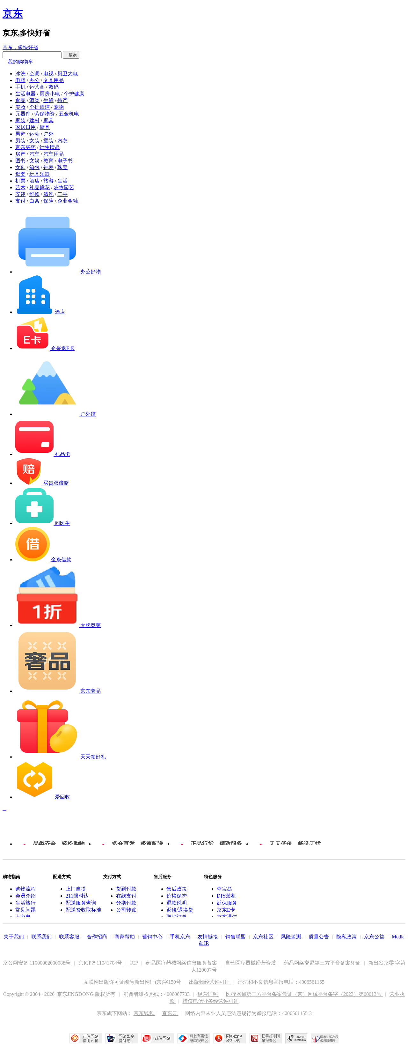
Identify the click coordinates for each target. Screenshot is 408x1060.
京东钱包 (144, 1013)
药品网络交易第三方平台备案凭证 (323, 963)
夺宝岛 (224, 889)
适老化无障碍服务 (296, 1038)
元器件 (23, 113)
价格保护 (176, 896)
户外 (48, 134)
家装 (20, 120)
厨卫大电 (67, 73)
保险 (48, 201)
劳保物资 (44, 113)
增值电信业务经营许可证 (211, 1001)
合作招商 (97, 936)
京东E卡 (226, 910)
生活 (62, 180)
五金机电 (69, 113)
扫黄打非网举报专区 (265, 1038)
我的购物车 (20, 61)
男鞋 (20, 134)
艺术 (20, 187)
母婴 (20, 174)
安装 (20, 194)
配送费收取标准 (83, 910)
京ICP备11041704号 (100, 963)
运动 (34, 134)
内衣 (62, 140)
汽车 (34, 154)
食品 (20, 100)
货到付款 (126, 889)
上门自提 (76, 889)
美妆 (20, 107)
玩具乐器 (39, 174)
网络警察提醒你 (121, 1038)
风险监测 (291, 936)
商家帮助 (124, 936)
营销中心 (152, 936)
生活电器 (25, 93)
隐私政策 (346, 936)
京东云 (170, 1013)
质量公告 (319, 936)
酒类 (34, 100)
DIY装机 (226, 896)
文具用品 (53, 80)
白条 (34, 201)
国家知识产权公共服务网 (325, 1038)
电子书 (65, 160)
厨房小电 (50, 93)
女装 (34, 140)
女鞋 (20, 167)
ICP (134, 963)
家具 (48, 120)
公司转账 (126, 910)
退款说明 (176, 903)
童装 (48, 140)
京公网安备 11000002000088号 (37, 963)
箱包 (34, 167)
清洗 (48, 194)
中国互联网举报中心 (193, 1038)
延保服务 (227, 903)
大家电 (23, 917)
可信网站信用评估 (85, 1038)
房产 (20, 154)
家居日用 (25, 127)
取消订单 (176, 917)
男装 (20, 140)
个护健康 (74, 93)
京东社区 (263, 936)
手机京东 (180, 936)
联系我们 (41, 936)
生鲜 (48, 100)
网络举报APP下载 (229, 1038)
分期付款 (126, 903)
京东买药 (25, 147)
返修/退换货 (179, 910)
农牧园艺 (64, 187)
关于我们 (14, 936)
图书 (20, 160)
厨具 (45, 127)
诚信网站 (157, 1038)
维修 (34, 194)
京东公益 (374, 936)
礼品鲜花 (39, 187)
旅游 (48, 180)
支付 (20, 201)
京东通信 (227, 917)
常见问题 (25, 910)
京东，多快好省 (20, 47)
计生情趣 (50, 147)
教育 (48, 160)
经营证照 (208, 994)
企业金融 (67, 201)
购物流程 (25, 889)
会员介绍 (25, 896)
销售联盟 (235, 936)
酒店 (34, 180)
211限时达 (77, 896)
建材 (34, 120)
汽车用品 (53, 154)
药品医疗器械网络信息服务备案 (182, 963)
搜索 (71, 54)
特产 (62, 100)
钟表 (48, 167)
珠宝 (62, 167)
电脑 (20, 80)
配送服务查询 (81, 903)
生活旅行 (25, 903)
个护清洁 (39, 107)
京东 (13, 13)
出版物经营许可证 (210, 982)
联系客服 (69, 936)
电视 (48, 73)
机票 (20, 180)
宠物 (59, 107)
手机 (20, 87)
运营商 (37, 87)
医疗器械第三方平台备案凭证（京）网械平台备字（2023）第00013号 (304, 994)
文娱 (34, 160)
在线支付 (126, 896)
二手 (62, 194)
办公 (34, 80)
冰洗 (20, 73)
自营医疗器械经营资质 (251, 963)
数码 (53, 87)
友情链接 (208, 936)
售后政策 (176, 889)
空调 (34, 73)
